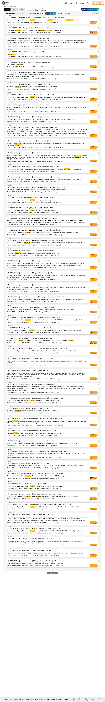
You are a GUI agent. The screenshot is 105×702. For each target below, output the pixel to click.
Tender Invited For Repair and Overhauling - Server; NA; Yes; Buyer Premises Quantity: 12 (34, 400)
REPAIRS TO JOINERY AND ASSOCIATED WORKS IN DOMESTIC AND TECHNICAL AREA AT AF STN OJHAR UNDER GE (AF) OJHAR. (45, 553)
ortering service (36, 13)
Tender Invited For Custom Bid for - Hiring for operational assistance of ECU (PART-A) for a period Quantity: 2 (42, 496)
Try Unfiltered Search (50, 13)
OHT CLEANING (15, 64)
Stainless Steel (25, 338)
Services (70, 3)
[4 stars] (22, 13)
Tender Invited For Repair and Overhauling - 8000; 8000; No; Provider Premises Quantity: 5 (37, 189)
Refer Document (24, 22)
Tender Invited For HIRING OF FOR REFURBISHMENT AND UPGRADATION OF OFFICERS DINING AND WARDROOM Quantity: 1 (47, 243)
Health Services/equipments (28, 451)
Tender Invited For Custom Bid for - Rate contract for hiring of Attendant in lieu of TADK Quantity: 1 (36, 476)
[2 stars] (19, 13)
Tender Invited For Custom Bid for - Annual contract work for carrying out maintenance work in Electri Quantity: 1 (43, 443)
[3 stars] (20, 13)
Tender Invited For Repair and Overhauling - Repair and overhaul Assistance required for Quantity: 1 (43, 20)
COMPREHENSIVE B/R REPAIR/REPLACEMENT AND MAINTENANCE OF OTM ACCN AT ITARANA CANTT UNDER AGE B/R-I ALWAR (45, 465)
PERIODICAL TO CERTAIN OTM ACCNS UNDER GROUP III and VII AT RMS (32, 87)
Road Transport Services (27, 28)
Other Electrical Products (27, 141)
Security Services (25, 17)
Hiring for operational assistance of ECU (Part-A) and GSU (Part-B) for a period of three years (35, 563)
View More (52, 573)
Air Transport (24, 441)
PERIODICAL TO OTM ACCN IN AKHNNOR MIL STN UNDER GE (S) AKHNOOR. (33, 253)
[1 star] (17, 13)
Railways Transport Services (28, 297)
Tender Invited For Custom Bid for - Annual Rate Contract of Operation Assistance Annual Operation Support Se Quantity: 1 (43, 232)
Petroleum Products (26, 494)
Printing (23, 328)
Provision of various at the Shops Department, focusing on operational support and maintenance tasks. (40, 340)
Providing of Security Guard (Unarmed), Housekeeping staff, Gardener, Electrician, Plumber (34, 433)
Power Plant (23, 52)
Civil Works (24, 307)
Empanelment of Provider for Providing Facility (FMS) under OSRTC (35, 30)
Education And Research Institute (30, 418)
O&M (11, 54)
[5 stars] (24, 13)
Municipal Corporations (26, 62)
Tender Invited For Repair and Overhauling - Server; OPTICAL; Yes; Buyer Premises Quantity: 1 (35, 486)
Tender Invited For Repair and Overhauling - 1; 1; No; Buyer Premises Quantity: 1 (31, 200)
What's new (81, 3)
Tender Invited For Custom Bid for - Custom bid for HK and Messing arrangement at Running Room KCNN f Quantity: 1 (45, 299)
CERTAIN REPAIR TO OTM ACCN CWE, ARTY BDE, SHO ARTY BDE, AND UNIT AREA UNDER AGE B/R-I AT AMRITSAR (41, 119)
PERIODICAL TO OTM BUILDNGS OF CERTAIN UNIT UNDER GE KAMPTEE (32, 410)
